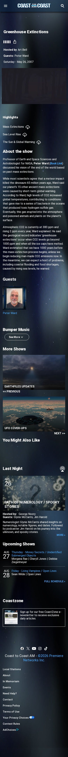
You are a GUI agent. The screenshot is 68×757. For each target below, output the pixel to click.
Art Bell (22, 49)
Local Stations (12, 669)
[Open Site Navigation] (5, 6)
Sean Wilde (18, 574)
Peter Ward (21, 55)
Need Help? (10, 693)
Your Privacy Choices (16, 717)
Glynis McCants (23, 517)
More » (61, 535)
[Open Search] (62, 6)
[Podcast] (62, 469)
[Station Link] (34, 6)
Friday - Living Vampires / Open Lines (34, 571)
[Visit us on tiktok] (46, 648)
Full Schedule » (54, 581)
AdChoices (9, 729)
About (6, 675)
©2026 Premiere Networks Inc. (43, 658)
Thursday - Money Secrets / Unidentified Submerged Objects (37, 554)
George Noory (27, 514)
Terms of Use (11, 711)
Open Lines (34, 574)
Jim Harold (40, 517)
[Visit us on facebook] (22, 648)
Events (7, 687)
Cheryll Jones (38, 558)
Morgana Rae (20, 558)
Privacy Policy (11, 705)
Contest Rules (11, 723)
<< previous (11, 391)
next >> (59, 433)
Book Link (56, 163)
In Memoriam (11, 681)
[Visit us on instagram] (40, 648)
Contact (8, 699)
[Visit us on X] (28, 648)
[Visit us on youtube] (34, 648)
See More (14, 337)
